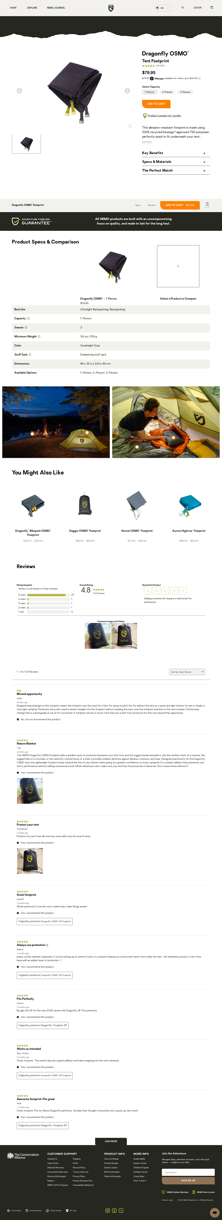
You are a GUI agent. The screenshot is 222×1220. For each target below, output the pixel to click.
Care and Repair (111, 1159)
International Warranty (57, 1172)
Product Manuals (35, 1210)
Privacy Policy (79, 1176)
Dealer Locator (110, 1168)
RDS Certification (112, 1172)
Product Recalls (111, 1163)
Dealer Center (140, 1163)
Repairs (50, 1181)
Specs (138, 205)
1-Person (149, 92)
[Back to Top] (207, 205)
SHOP (13, 8)
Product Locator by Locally (164, 116)
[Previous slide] (19, 90)
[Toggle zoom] (130, 127)
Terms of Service (80, 1172)
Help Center (53, 1163)
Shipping (76, 1159)
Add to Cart (180, 205)
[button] (147, 590)
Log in (197, 8)
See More (147, 142)
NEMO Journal (56, 8)
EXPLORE (32, 8)
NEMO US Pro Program (57, 1185)
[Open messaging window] (215, 1213)
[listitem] (26, 143)
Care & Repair (16, 1210)
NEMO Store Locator (206, 1192)
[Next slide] (127, 90)
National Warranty (55, 1168)
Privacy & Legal (167, 1200)
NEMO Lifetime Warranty (177, 1192)
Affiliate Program (141, 1168)
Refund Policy (79, 1168)
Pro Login (73, 1210)
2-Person (167, 92)
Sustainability (139, 1159)
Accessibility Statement (83, 1185)
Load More (111, 1141)
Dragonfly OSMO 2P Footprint (56, 921)
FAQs (75, 1163)
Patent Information (112, 1176)
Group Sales (139, 1176)
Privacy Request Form (82, 1181)
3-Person (185, 92)
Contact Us (52, 1159)
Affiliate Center (141, 1172)
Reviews (151, 205)
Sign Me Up (188, 1180)
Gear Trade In (140, 1181)
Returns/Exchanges (56, 1176)
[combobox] (190, 672)
